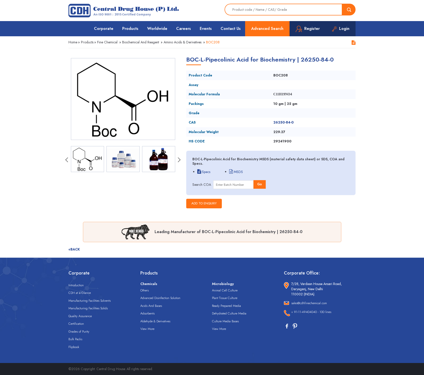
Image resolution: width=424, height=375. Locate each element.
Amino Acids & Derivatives (182, 42)
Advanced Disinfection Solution (160, 298)
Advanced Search (267, 28)
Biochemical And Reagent (140, 42)
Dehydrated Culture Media (229, 313)
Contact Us (231, 28)
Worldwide (157, 28)
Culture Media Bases (225, 321)
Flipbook (73, 347)
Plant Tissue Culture (224, 298)
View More (147, 328)
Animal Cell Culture (225, 290)
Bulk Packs (75, 339)
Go (259, 184)
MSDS (238, 171)
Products (130, 28)
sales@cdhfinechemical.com (309, 303)
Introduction (76, 285)
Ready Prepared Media (226, 305)
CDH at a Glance (79, 292)
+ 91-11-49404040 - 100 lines (311, 312)
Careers (183, 28)
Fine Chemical (107, 42)
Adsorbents (147, 313)
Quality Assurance (80, 316)
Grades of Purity (78, 331)
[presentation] (67, 160)
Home (72, 42)
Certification (76, 323)
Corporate (103, 28)
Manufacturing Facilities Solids (88, 308)
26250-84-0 (283, 122)
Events (206, 28)
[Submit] (349, 9)
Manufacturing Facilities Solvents (89, 300)
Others (144, 290)
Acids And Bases (151, 305)
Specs (205, 171)
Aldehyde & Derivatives (155, 321)
